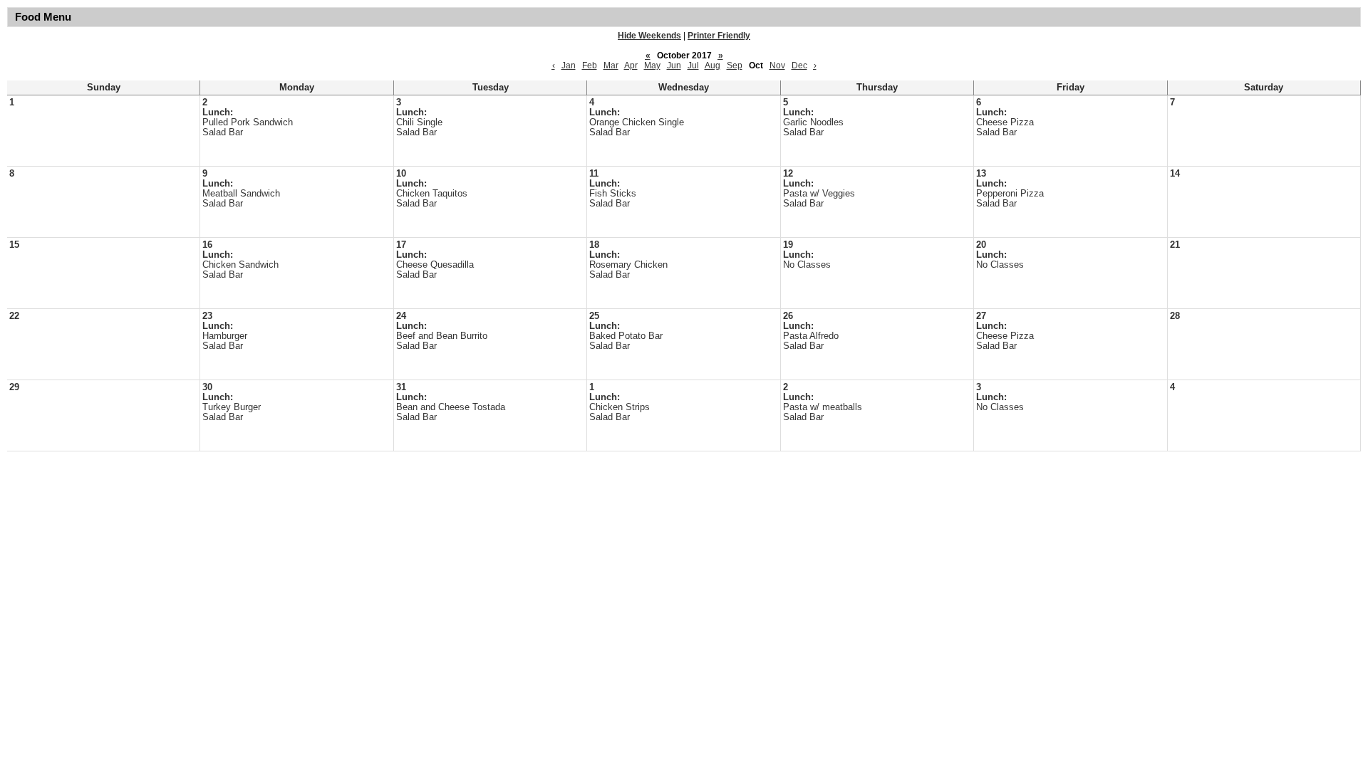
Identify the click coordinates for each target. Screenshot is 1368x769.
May (652, 65)
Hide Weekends (649, 36)
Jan (568, 65)
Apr (631, 65)
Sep (734, 65)
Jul (693, 65)
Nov (777, 65)
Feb (589, 65)
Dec (799, 65)
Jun (674, 65)
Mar (610, 65)
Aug (712, 65)
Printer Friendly (719, 36)
